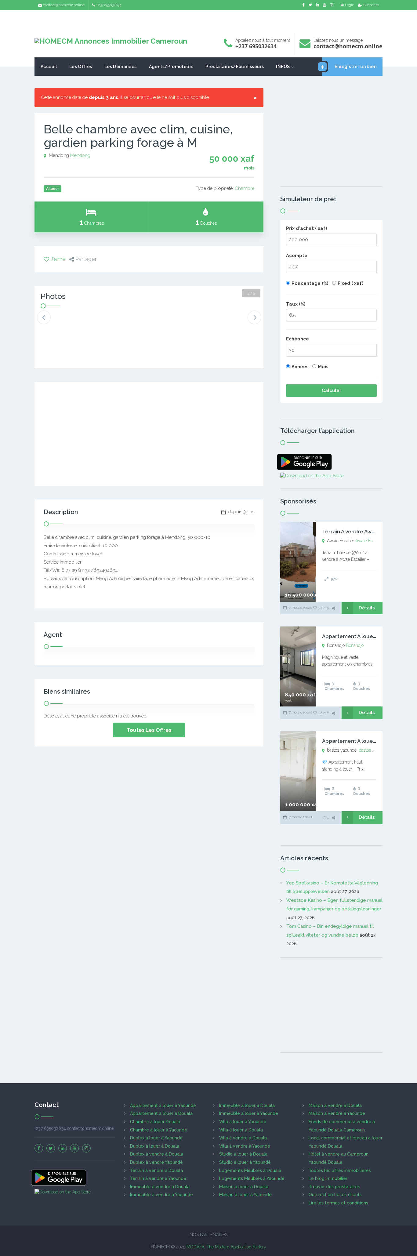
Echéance (297, 339)
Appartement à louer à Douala (161, 1113)
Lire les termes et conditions (338, 1202)
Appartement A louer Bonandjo (361, 636)
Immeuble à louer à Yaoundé (248, 1113)
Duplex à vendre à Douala (156, 1154)
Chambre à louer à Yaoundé (158, 1129)
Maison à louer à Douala (243, 1186)
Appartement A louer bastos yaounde (369, 741)
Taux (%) (296, 304)
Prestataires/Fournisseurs (234, 66)
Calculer (331, 390)
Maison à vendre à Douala (335, 1105)
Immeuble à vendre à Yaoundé (161, 1194)
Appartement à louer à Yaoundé (163, 1105)
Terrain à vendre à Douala (156, 1170)
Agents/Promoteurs (171, 66)
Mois (323, 366)
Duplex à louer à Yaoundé (156, 1137)
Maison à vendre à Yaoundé (337, 1113)
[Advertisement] (208, 20)
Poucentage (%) (310, 283)
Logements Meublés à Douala (250, 1170)
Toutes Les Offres (149, 730)
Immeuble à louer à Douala (247, 1105)
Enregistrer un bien (355, 66)
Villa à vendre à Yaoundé (244, 1146)
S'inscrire (371, 5)
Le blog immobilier (328, 1178)
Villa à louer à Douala (241, 1129)
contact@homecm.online (64, 5)
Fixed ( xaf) (351, 283)
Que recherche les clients (335, 1194)
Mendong (80, 155)
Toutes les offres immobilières (340, 1170)
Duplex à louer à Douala (154, 1146)
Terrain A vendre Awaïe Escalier (361, 531)
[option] (61, 322)
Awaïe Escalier (369, 540)
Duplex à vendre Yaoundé (156, 1162)
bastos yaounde (373, 750)
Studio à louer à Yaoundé (245, 1162)
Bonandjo (355, 645)
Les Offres (80, 66)
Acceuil (49, 66)
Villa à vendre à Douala (243, 1137)
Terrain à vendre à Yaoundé (158, 1178)
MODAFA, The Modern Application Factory (226, 1246)
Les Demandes (120, 66)
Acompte (296, 255)
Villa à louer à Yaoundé (242, 1121)
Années (300, 366)
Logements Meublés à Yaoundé (252, 1178)
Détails (367, 608)
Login (349, 5)
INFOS (283, 66)
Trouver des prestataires (334, 1186)
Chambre (244, 188)
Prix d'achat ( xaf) (306, 228)
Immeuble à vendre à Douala (160, 1186)
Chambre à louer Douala (155, 1121)
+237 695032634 (108, 5)
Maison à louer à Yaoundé (245, 1194)
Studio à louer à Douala (243, 1154)
